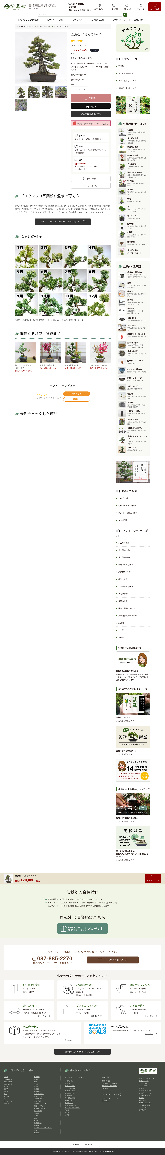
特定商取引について (145, 1090)
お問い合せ (142, 1100)
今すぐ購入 (91, 107)
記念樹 (121, 623)
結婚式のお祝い (124, 572)
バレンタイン (69, 1083)
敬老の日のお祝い (125, 565)
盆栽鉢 (36, 1079)
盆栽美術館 (88, 1144)
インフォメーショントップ (147, 1078)
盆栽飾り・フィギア (40, 1103)
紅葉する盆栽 (8, 1084)
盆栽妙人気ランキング (127, 88)
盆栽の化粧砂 (38, 1098)
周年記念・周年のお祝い (128, 616)
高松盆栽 (37, 1133)
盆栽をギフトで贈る (55, 20)
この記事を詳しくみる (125, 721)
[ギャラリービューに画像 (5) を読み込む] (21, 105)
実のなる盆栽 (8, 1082)
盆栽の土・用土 (39, 1096)
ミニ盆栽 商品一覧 (125, 73)
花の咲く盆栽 (8, 1079)
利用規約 (141, 1098)
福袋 (35, 1130)
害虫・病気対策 (39, 1094)
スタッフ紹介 (143, 1107)
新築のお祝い (123, 601)
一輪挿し (37, 1113)
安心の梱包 (105, 1100)
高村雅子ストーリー (145, 1103)
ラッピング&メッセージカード (111, 1098)
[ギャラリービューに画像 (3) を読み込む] (48, 92)
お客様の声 (142, 1110)
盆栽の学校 (76, 1144)
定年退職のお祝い (125, 587)
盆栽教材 (37, 1125)
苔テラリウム (8, 1101)
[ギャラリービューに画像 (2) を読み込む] (34, 92)
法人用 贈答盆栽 (97, 20)
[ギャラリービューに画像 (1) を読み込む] (21, 92)
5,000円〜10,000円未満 (127, 506)
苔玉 (5, 1094)
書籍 (35, 1118)
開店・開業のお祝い (126, 608)
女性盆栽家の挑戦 (144, 1105)
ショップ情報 (143, 1083)
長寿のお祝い (123, 594)
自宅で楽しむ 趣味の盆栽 (28, 20)
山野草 (6, 1089)
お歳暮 (121, 637)
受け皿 (36, 1084)
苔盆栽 (6, 1091)
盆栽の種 (6, 1103)
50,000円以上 (123, 520)
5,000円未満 (123, 498)
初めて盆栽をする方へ (127, 81)
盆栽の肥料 (37, 1101)
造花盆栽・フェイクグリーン (43, 1128)
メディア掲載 (143, 1086)
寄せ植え (6, 1096)
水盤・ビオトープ (39, 1108)
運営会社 (141, 1088)
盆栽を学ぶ (77, 20)
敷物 (35, 1082)
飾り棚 (36, 1086)
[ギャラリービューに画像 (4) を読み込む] (61, 92)
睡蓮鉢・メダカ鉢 (39, 1106)
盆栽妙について (119, 20)
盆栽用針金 (37, 1091)
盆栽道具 (37, 1089)
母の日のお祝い (124, 550)
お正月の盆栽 (123, 543)
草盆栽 (6, 1086)
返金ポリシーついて (145, 1093)
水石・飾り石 (38, 1111)
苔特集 (121, 66)
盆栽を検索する (140, 20)
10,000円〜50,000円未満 (127, 513)
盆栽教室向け (38, 1123)
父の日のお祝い (124, 557)
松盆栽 (6, 1077)
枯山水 (36, 1120)
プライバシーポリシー (146, 1095)
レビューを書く (76, 394)
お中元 (121, 630)
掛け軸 (36, 1115)
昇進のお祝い (123, 579)
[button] (76, 41)
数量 (73, 84)
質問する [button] (76, 399)
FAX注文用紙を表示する (91, 114)
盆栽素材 (37, 1077)
